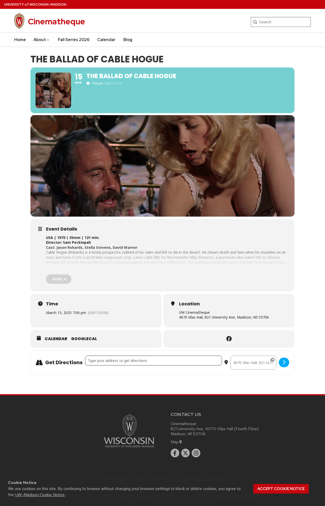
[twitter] (185, 453)
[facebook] (175, 453)
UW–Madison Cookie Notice (40, 494)
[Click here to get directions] (284, 362)
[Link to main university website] (129, 448)
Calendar (106, 39)
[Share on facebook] (229, 339)
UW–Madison (35, 4)
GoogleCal (84, 338)
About (40, 39)
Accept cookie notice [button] (281, 488)
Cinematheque (56, 21)
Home (20, 39)
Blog (127, 39)
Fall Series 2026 (74, 39)
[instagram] (196, 453)
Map (174, 442)
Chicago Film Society (83, 272)
